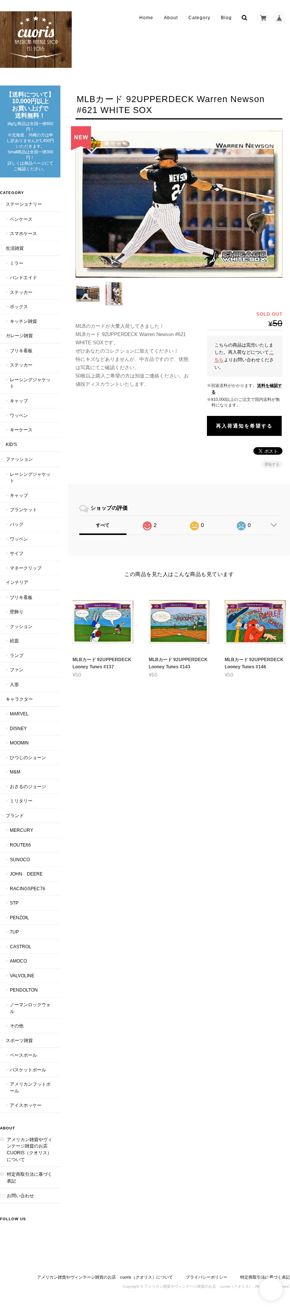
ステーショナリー (24, 204)
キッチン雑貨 (23, 321)
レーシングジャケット (30, 383)
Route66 (20, 844)
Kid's (11, 444)
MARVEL (19, 713)
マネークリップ (26, 567)
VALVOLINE (22, 975)
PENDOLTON (24, 989)
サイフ (16, 553)
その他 (16, 1025)
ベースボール (23, 1055)
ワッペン (19, 415)
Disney (18, 728)
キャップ (19, 400)
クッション (21, 626)
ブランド (15, 815)
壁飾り (16, 611)
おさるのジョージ (28, 786)
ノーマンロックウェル (30, 1008)
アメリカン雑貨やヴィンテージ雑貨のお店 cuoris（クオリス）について (29, 1149)
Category (199, 17)
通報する (271, 464)
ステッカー (21, 292)
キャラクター (19, 699)
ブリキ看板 (21, 350)
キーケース (21, 429)
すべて (103, 525)
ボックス (19, 306)
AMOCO (18, 960)
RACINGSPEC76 (27, 888)
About (171, 17)
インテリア (17, 582)
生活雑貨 (15, 248)
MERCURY (21, 830)
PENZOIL (19, 917)
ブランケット (23, 509)
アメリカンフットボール (30, 1087)
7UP (14, 931)
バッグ (16, 524)
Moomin (19, 742)
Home (146, 17)
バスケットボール (28, 1069)
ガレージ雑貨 (19, 335)
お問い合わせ (20, 1195)
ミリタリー (21, 800)
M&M (15, 771)
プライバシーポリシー (206, 1277)
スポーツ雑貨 (19, 1040)
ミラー (16, 263)
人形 (14, 684)
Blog (226, 17)
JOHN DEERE (26, 873)
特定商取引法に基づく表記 (29, 1177)
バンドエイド (23, 277)
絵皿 (14, 640)
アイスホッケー (26, 1105)
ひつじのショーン (28, 757)
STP (14, 902)
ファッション (19, 459)
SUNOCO (20, 859)
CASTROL (20, 946)
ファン (16, 669)
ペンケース (21, 219)
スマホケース (23, 233)
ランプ (16, 655)
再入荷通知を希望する (244, 426)
